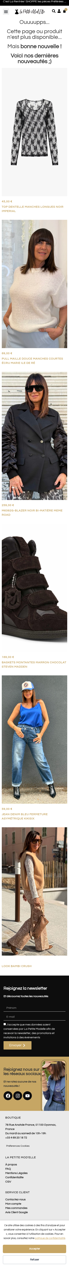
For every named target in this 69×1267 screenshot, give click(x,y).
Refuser (34, 1259)
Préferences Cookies (18, 1146)
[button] (6, 12)
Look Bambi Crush (17, 966)
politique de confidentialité (50, 1238)
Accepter (34, 1248)
